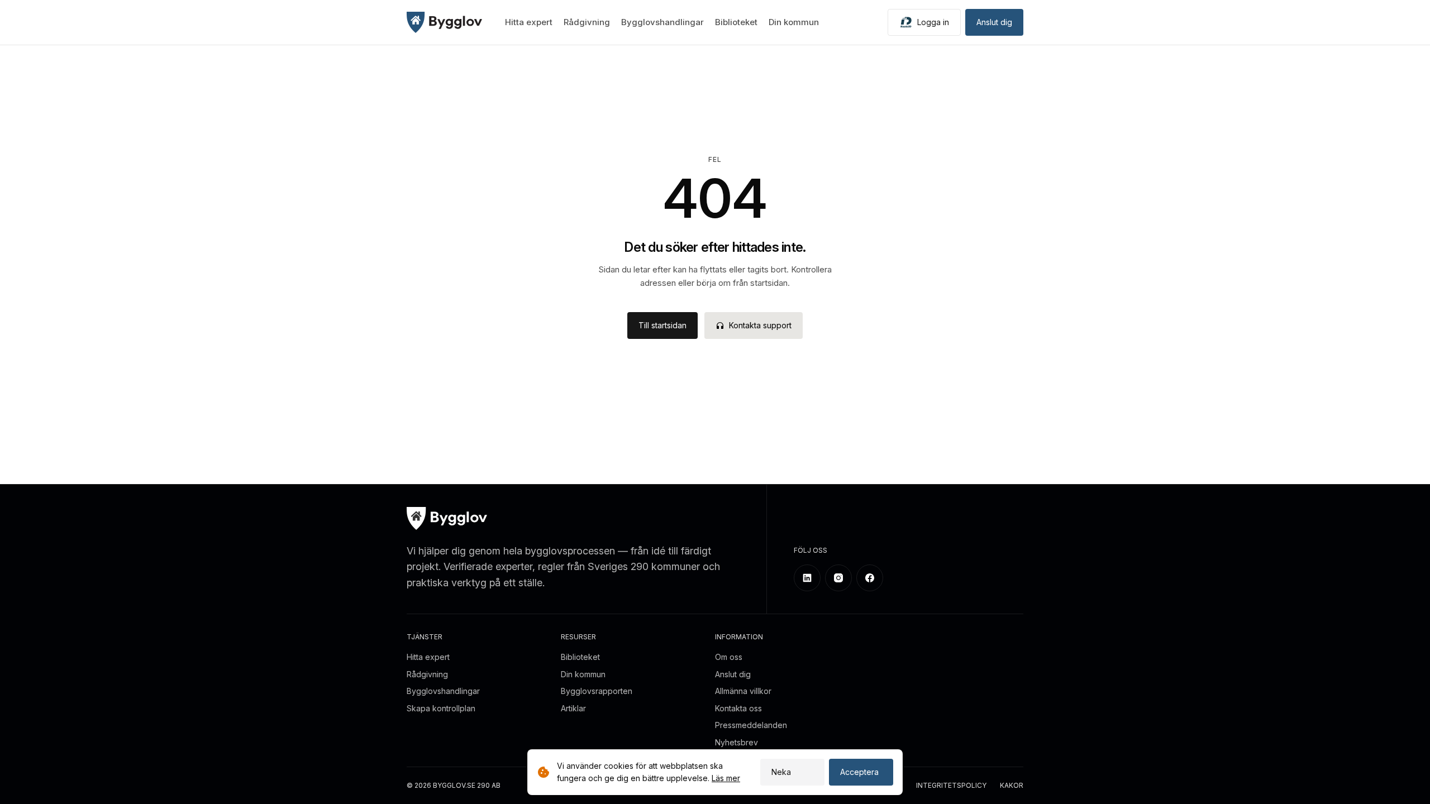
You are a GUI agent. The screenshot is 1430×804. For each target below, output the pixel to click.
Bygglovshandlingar (662, 22)
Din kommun (794, 22)
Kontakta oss (738, 708)
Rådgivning (587, 22)
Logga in (933, 22)
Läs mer (726, 778)
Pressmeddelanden (751, 725)
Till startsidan (662, 325)
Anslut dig (994, 22)
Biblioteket (736, 22)
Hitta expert (528, 22)
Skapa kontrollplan (441, 708)
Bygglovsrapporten (596, 691)
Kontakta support (760, 325)
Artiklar (573, 708)
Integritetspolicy (951, 785)
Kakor (1011, 785)
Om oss (728, 657)
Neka (781, 772)
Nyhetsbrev (736, 742)
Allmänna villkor (743, 691)
